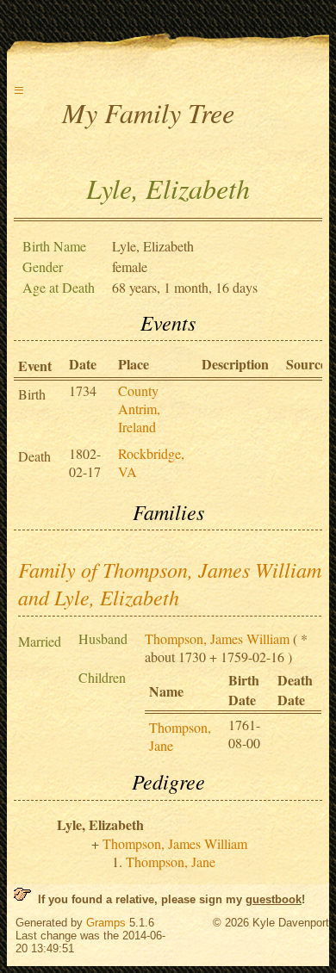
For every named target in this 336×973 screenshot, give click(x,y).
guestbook (274, 899)
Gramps (106, 922)
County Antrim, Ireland (139, 408)
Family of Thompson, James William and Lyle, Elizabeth (169, 582)
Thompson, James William (217, 638)
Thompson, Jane (170, 861)
